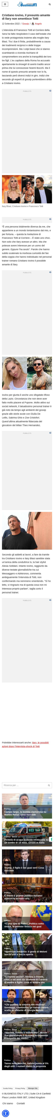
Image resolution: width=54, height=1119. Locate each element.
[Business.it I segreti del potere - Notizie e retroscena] (27, 4)
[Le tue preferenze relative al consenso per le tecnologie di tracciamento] (51, 839)
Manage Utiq (32, 1088)
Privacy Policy (20, 1088)
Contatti (21, 1103)
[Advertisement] (27, 711)
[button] (6, 1113)
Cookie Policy (8, 1088)
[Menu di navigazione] (5, 4)
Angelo (38, 24)
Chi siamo (7, 1103)
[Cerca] (50, 4)
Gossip (25, 24)
